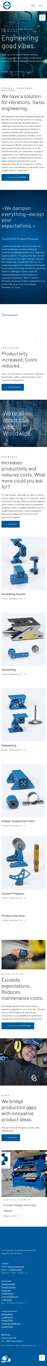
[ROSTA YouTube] (8, 1359)
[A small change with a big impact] (23, 1173)
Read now (10, 1216)
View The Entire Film (16, 72)
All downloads (13, 1303)
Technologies (7, 1293)
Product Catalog (9, 1287)
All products (12, 524)
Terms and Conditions (11, 1323)
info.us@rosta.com (16, 1266)
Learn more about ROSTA (17, 177)
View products (13, 599)
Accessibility (7, 1314)
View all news (12, 1137)
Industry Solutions (14, 387)
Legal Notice (7, 1317)
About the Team (13, 1273)
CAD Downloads (8, 1284)
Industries (6, 1290)
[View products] (23, 563)
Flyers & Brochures (10, 1296)
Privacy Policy (7, 1320)
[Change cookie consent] (5, 1358)
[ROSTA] (7, 6)
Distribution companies (19, 1345)
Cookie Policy (7, 1326)
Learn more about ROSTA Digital (19, 1025)
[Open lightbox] (10, 314)
